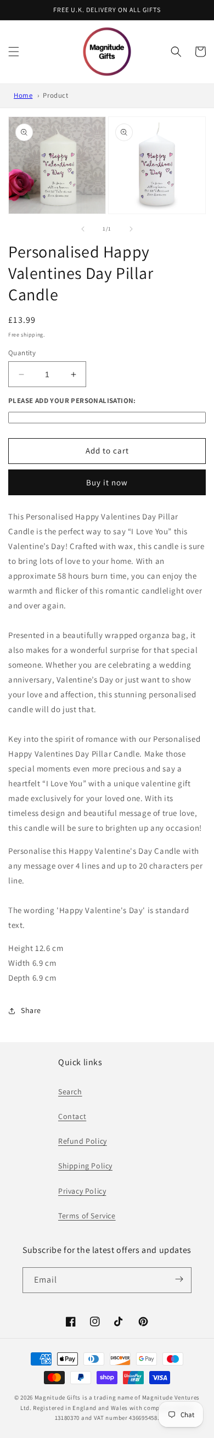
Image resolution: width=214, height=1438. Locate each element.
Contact (72, 1116)
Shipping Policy (85, 1166)
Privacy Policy (82, 1191)
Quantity (22, 352)
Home (23, 95)
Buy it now (107, 482)
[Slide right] (131, 229)
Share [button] (31, 1010)
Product (55, 95)
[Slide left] (83, 229)
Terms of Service (87, 1216)
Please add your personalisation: (72, 400)
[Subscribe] (179, 1279)
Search (70, 1091)
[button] (14, 52)
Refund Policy (82, 1141)
